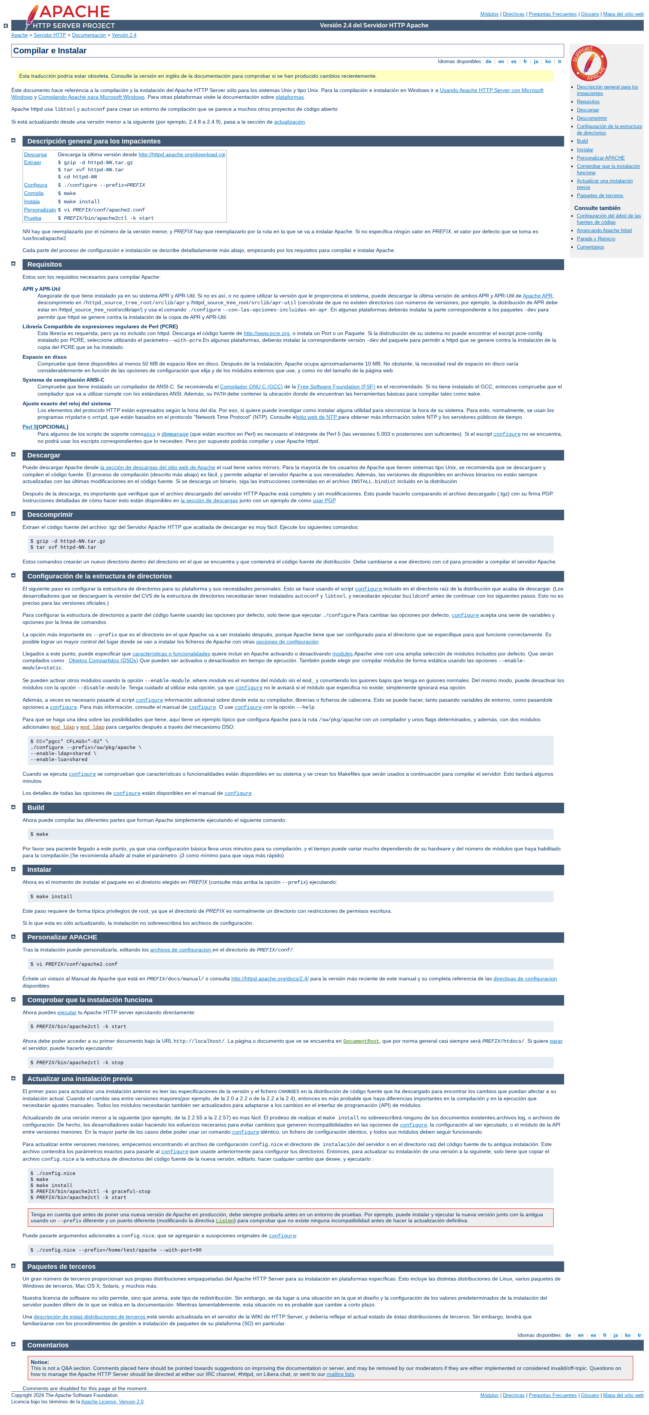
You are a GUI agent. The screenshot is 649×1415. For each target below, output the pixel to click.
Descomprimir (592, 118)
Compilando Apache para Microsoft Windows (91, 97)
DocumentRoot (361, 1041)
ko (548, 61)
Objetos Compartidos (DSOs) (103, 660)
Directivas (514, 14)
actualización (289, 122)
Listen (225, 1221)
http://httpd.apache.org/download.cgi (182, 154)
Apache (19, 35)
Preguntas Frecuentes (553, 14)
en (501, 61)
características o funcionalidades (171, 654)
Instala (32, 201)
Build (582, 141)
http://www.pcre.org (267, 333)
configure (507, 434)
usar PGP (324, 500)
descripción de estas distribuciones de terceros (90, 1317)
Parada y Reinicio (596, 239)
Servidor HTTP (50, 35)
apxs (149, 434)
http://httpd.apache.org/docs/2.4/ (270, 979)
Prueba (32, 218)
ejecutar (67, 1012)
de (488, 61)
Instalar (585, 150)
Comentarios (590, 247)
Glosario (590, 14)
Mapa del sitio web (623, 14)
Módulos (489, 14)
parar (556, 1041)
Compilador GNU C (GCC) (251, 387)
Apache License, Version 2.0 (112, 1401)
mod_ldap (63, 727)
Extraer (32, 162)
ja (536, 61)
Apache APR (537, 296)
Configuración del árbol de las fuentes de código (609, 219)
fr (525, 61)
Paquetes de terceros (600, 195)
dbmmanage (175, 434)
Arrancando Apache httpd (604, 230)
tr (560, 61)
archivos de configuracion (181, 950)
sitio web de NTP (317, 417)
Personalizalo (40, 210)
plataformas (290, 97)
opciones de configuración (287, 642)
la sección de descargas (209, 500)
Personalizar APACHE (601, 158)
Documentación (89, 35)
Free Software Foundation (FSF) (336, 387)
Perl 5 (30, 427)
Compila (34, 193)
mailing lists (340, 1374)
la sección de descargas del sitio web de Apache (157, 467)
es (514, 61)
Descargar (588, 110)
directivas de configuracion (525, 979)
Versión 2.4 (124, 35)
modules (342, 654)
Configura (35, 185)
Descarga (35, 154)
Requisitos (588, 101)
